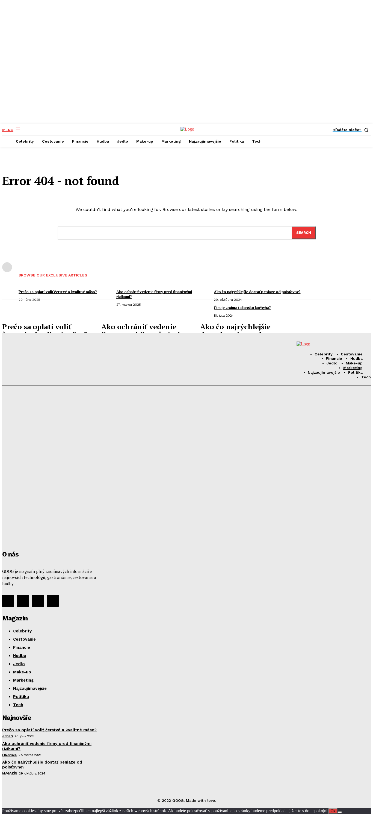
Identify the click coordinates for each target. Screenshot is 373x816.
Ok (333, 811)
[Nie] (340, 812)
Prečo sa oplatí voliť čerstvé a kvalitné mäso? (44, 330)
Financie (9, 755)
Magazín (9, 773)
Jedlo (7, 736)
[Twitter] (38, 601)
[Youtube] (53, 601)
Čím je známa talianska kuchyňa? (242, 307)
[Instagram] (23, 601)
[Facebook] (8, 601)
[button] (352, 129)
